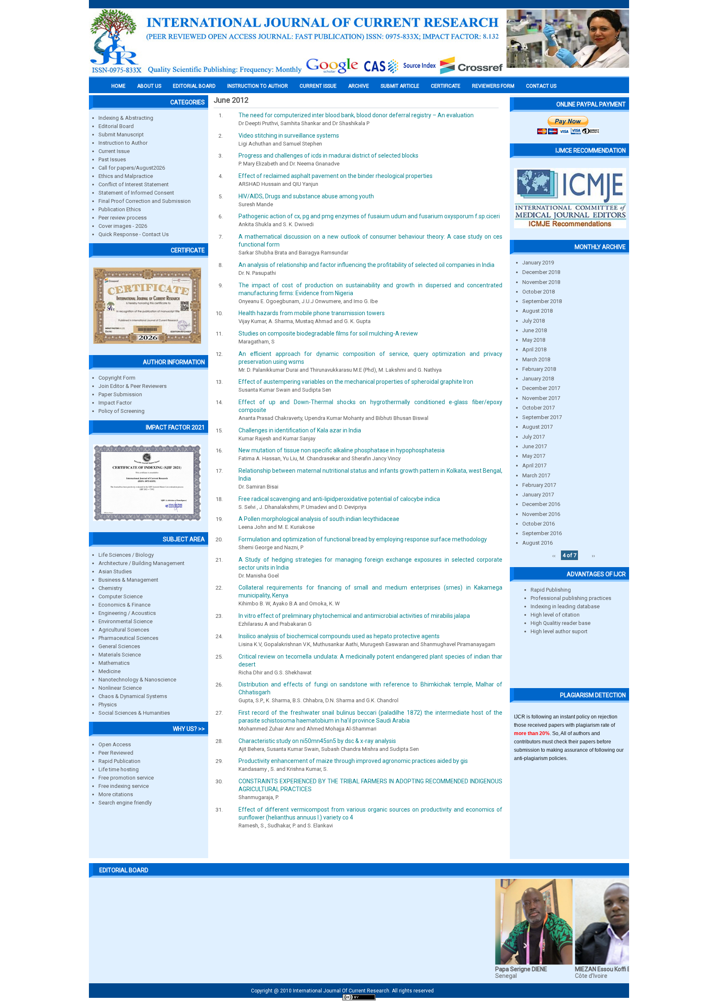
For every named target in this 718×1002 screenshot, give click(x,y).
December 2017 (541, 388)
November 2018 (541, 282)
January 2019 (538, 262)
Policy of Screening (121, 411)
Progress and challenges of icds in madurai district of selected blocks (328, 155)
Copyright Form (116, 378)
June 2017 (534, 446)
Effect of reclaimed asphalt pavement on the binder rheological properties (336, 176)
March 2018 (536, 359)
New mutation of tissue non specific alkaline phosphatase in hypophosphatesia (342, 450)
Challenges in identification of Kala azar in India (300, 430)
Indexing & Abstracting (125, 118)
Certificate (445, 86)
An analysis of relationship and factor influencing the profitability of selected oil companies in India (366, 265)
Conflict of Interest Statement (133, 184)
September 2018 (542, 301)
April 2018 (534, 349)
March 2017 (536, 475)
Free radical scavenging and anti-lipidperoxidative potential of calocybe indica (339, 499)
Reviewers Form (493, 86)
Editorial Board (116, 126)
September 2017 (542, 417)
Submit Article (400, 86)
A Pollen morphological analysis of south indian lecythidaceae (319, 519)
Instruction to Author (123, 143)
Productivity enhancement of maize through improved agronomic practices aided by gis (353, 761)
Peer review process (122, 218)
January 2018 (538, 378)
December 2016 (541, 504)
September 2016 (542, 533)
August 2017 (537, 427)
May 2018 (533, 340)
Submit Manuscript (121, 134)
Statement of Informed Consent (136, 193)
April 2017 (534, 465)
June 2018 (534, 330)
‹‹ (554, 555)
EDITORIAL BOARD (194, 86)
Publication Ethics (119, 209)
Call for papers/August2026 (131, 168)
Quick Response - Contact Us (133, 234)
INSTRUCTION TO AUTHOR (257, 86)
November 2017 (541, 398)
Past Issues (112, 159)
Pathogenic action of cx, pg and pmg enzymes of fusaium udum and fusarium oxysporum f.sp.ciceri (369, 216)
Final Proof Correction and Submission (144, 201)
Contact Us (541, 86)
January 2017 (538, 494)
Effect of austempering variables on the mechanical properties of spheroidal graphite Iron (356, 381)
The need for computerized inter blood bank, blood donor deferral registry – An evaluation (356, 115)
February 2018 (539, 369)
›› (593, 555)
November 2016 (541, 514)
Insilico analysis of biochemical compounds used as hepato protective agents (339, 636)
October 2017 (538, 408)
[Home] (296, 74)
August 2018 (537, 311)
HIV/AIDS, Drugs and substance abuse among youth (306, 196)
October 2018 (538, 292)
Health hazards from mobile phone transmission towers (312, 313)
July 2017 (533, 437)
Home (118, 86)
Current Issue (318, 86)
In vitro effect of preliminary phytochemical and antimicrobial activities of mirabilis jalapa (354, 615)
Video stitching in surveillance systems (289, 135)
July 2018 (533, 321)
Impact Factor (115, 403)
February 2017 (539, 485)
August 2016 (537, 543)
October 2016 (538, 524)
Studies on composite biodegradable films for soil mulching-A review (328, 333)
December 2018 (541, 272)
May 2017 (533, 456)
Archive (358, 86)
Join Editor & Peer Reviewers (132, 386)
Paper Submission (120, 394)
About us (149, 86)
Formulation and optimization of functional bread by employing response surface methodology (363, 539)
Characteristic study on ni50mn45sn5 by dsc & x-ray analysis (317, 741)
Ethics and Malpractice (125, 176)
